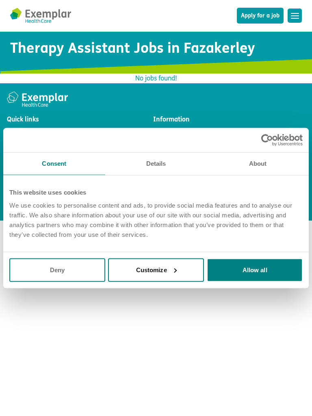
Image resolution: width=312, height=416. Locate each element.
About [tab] (258, 163)
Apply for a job (260, 15)
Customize (151, 269)
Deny (57, 269)
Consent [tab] (54, 163)
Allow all (255, 269)
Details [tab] (156, 163)
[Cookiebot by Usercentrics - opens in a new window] (267, 140)
